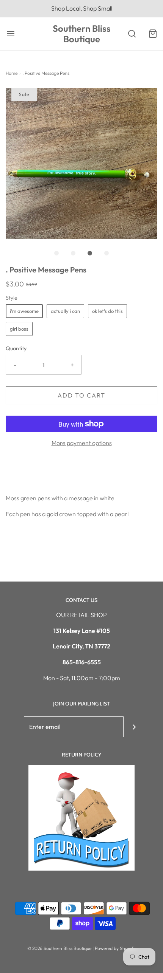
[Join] (134, 726)
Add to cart (81, 395)
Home (11, 73)
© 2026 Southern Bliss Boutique (59, 948)
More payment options (82, 443)
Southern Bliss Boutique (82, 34)
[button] (81, 163)
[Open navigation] (10, 33)
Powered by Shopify (115, 948)
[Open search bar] (131, 33)
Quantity (16, 348)
